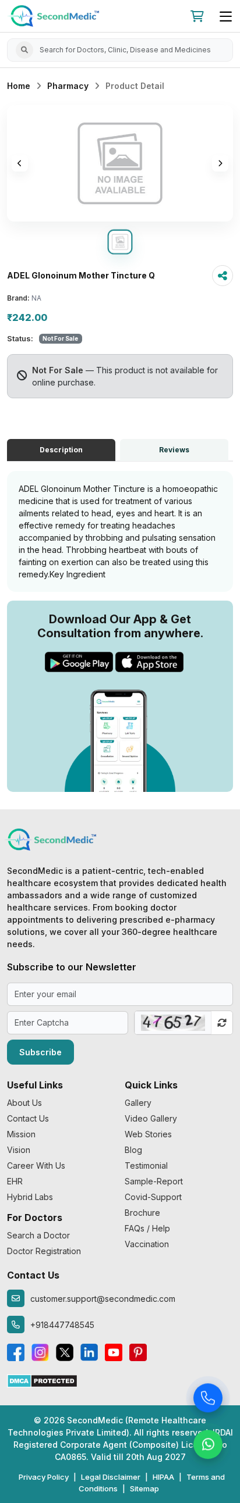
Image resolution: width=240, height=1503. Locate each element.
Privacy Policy (44, 1476)
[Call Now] (208, 1399)
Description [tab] (61, 449)
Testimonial (146, 1165)
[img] (120, 163)
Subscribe (40, 1052)
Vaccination (147, 1244)
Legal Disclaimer (110, 1476)
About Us (24, 1103)
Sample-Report (154, 1181)
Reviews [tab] (174, 449)
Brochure (142, 1213)
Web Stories (148, 1134)
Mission (21, 1134)
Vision (18, 1150)
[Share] (222, 275)
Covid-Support (153, 1197)
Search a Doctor (38, 1235)
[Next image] (220, 163)
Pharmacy (68, 86)
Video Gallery (151, 1118)
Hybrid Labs (30, 1197)
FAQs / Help (147, 1228)
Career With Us (36, 1165)
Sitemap (144, 1488)
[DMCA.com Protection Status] (42, 1380)
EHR (15, 1181)
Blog (133, 1150)
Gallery (138, 1103)
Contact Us (28, 1118)
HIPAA (163, 1476)
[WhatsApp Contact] (208, 1446)
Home (18, 86)
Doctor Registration (44, 1251)
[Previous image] (20, 163)
